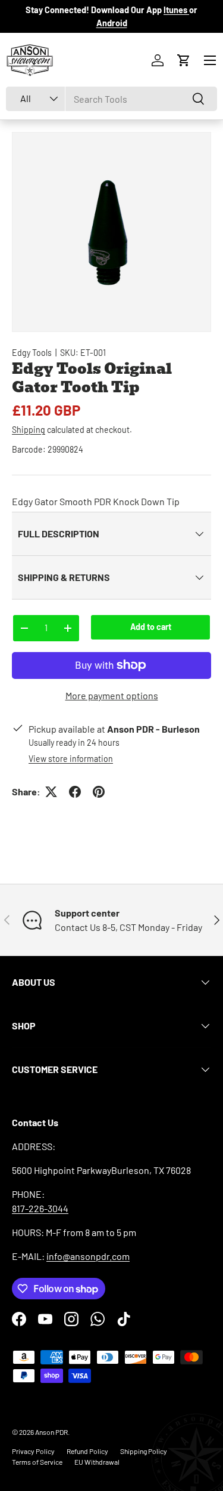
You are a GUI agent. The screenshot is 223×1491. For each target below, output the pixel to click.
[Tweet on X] (51, 792)
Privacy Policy (33, 1451)
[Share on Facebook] (75, 792)
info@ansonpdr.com (88, 1256)
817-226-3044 (40, 1208)
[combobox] (111, 99)
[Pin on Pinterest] (99, 792)
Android (111, 23)
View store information (71, 759)
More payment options (111, 695)
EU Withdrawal (97, 1462)
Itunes (176, 10)
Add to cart (150, 627)
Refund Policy (87, 1451)
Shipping (28, 430)
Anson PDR (51, 1432)
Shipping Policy (143, 1451)
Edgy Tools (32, 353)
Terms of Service (37, 1462)
